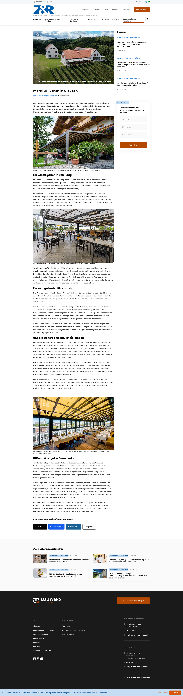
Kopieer (89, 527)
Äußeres (105, 19)
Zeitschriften (85, 9)
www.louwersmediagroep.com (138, 678)
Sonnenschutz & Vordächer (129, 20)
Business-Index (141, 9)
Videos (106, 9)
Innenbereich (93, 19)
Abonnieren (133, 145)
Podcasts (96, 9)
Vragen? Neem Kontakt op (132, 601)
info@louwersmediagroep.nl (137, 635)
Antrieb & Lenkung (74, 20)
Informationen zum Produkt (52, 20)
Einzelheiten (163, 693)
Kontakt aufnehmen (70, 634)
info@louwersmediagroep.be (137, 667)
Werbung (115, 9)
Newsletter (126, 9)
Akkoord (175, 692)
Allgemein (37, 19)
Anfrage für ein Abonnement (73, 630)
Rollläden (116, 19)
